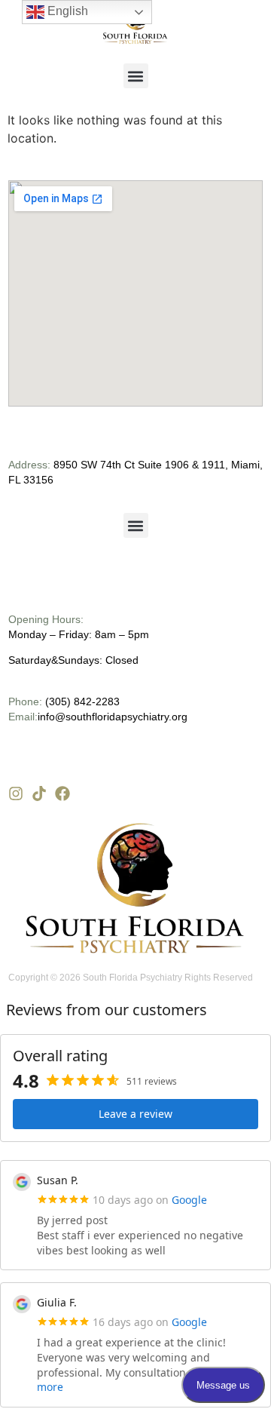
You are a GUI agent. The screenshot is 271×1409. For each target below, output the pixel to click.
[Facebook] (62, 793)
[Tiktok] (39, 793)
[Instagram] (15, 793)
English (66, 11)
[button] (135, 75)
